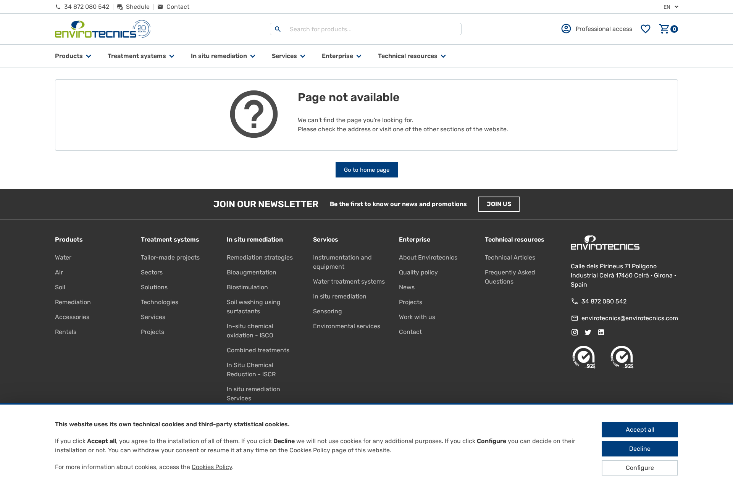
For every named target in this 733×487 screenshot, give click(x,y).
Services (284, 56)
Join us (499, 204)
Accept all (640, 429)
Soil (60, 287)
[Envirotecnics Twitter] (588, 332)
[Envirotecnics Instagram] (574, 332)
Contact (410, 331)
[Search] (278, 29)
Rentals (65, 331)
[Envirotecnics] (102, 29)
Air (59, 272)
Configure (640, 467)
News (407, 287)
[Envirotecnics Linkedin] (601, 332)
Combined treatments (258, 350)
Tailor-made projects (170, 257)
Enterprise (337, 56)
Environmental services (346, 326)
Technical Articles (510, 257)
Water (63, 257)
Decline (640, 448)
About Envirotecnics (428, 257)
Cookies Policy (212, 467)
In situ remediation (339, 296)
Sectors (152, 272)
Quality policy (418, 272)
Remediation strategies (260, 257)
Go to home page (366, 169)
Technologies (159, 302)
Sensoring (327, 311)
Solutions (154, 287)
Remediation (73, 302)
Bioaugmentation (251, 272)
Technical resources (408, 56)
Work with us (417, 317)
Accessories (72, 317)
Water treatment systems (349, 281)
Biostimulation (247, 287)
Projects (152, 331)
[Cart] (668, 29)
